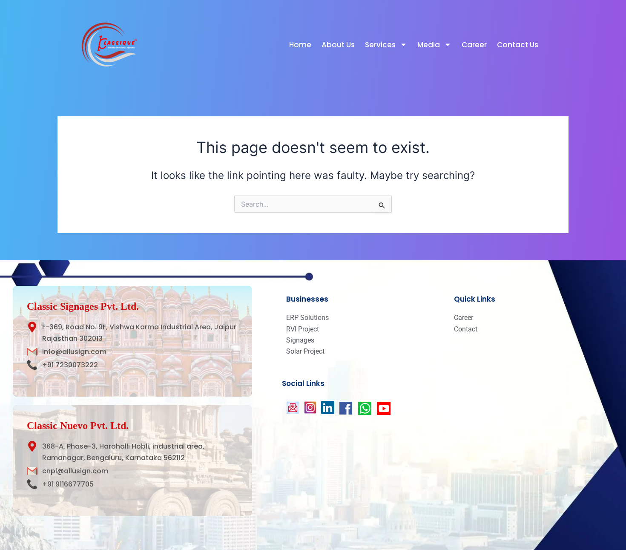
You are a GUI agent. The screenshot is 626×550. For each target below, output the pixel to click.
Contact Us (517, 45)
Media (428, 45)
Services (380, 45)
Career (474, 45)
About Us (338, 45)
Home (300, 45)
